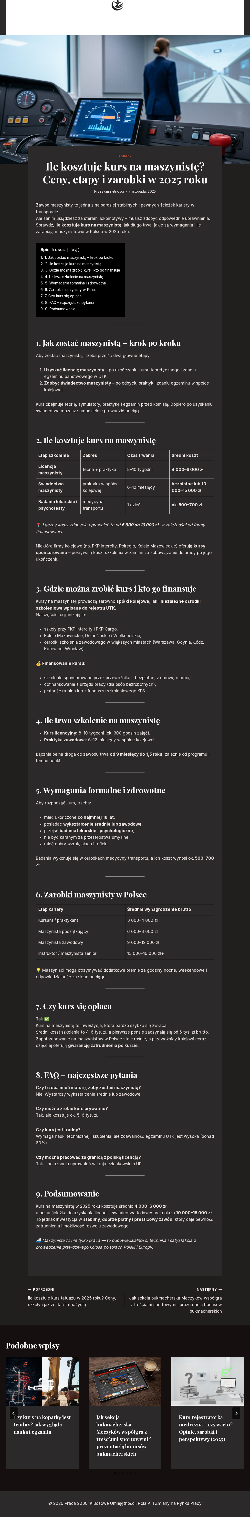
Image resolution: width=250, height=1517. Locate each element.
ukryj (73, 250)
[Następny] (236, 1413)
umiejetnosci (114, 191)
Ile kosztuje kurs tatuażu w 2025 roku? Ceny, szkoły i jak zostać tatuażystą (72, 1297)
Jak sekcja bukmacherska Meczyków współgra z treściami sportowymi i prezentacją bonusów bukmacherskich (175, 1301)
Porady (125, 156)
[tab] (115, 1473)
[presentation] (42, 1381)
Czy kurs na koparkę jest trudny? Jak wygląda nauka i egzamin (42, 1424)
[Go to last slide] (14, 1413)
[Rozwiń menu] (230, 17)
